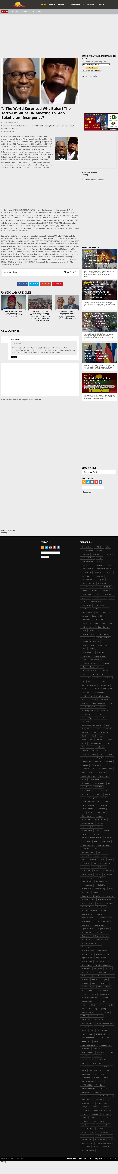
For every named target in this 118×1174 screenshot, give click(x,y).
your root (106, 1147)
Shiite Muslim (86, 1074)
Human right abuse (88, 809)
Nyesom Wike (109, 976)
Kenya (98, 874)
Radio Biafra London (88, 1038)
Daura (111, 703)
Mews (111, 889)
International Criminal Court (91, 838)
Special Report (87, 1099)
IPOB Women (86, 849)
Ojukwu (90, 990)
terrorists (106, 1107)
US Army (100, 1129)
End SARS (99, 740)
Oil (83, 990)
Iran (96, 849)
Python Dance (102, 1030)
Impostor (85, 827)
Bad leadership (97, 616)
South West (85, 1092)
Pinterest (58, 283)
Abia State (96, 554)
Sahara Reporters (87, 1059)
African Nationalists (104, 569)
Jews (102, 860)
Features (85, 765)
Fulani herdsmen (95, 780)
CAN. (101, 667)
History (106, 801)
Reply (14, 357)
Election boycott (97, 736)
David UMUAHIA (99, 707)
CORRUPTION (107, 689)
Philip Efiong (92, 1009)
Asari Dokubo (99, 605)
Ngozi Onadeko (87, 907)
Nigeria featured (103, 921)
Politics (84, 1016)
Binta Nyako (94, 649)
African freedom (87, 569)
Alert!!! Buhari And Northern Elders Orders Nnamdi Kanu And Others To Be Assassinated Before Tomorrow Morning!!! (97, 383)
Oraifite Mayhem (87, 1001)
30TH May (99, 547)
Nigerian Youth (87, 961)
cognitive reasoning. (89, 685)
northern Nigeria (100, 972)
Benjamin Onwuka (88, 627)
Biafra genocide (105, 634)
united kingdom (103, 1125)
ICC (83, 812)
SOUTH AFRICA (87, 1085)
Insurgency (96, 834)
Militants (85, 896)
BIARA (84, 649)
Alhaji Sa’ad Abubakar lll (90, 587)
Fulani (84, 780)
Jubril (94, 867)
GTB (83, 798)
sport (108, 1099)
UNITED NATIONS (88, 1129)
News (51, 5)
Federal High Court (88, 769)
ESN (108, 743)
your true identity (88, 1150)
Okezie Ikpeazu (102, 990)
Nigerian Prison (87, 958)
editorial (108, 729)
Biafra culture (94, 630)
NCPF (91, 903)
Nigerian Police (87, 954)
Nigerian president (102, 954)
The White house (99, 1110)
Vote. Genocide (87, 1136)
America (84, 591)
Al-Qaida (101, 580)
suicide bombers (87, 1103)
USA (109, 1129)
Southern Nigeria (106, 1096)
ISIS (99, 852)
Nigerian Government (89, 943)
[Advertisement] (59, 35)
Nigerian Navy (102, 950)
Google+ (46, 283)
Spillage (99, 1099)
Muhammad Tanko (88, 899)
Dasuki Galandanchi (98, 703)
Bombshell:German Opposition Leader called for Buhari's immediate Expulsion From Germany (96, 354)
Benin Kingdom (107, 623)
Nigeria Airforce (87, 914)
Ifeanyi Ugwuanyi (87, 816)
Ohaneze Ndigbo (104, 987)
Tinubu (84, 1114)
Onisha (84, 994)
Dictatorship (86, 714)
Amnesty (94, 591)
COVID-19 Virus (87, 696)
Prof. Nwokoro (86, 1027)
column (84, 689)
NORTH (108, 968)
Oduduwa (85, 983)
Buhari (84, 667)
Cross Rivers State (102, 696)
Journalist (85, 867)
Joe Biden (97, 863)
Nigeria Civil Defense (105, 918)
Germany (104, 790)
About (75, 1159)
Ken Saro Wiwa (107, 870)
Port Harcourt (86, 1019)
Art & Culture (86, 605)
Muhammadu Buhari (105, 899)
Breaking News (100, 656)
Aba (107, 547)
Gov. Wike (85, 794)
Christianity (86, 678)
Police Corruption (88, 1012)
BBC (96, 623)
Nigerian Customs (102, 939)
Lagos (102, 878)
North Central (86, 972)
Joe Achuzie (86, 863)
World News (86, 1147)
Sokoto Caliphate (88, 1081)
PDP (101, 1005)
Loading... (85, 175)
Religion (97, 1041)
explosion (100, 747)
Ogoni (94, 983)
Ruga (111, 1052)
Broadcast (106, 663)
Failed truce (86, 758)
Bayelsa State (86, 623)
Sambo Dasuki (102, 1059)
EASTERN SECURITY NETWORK (92, 725)
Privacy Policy (98, 1159)
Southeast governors (89, 1096)
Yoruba (96, 1147)
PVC (92, 1030)
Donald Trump (86, 718)
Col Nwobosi (104, 685)
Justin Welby (86, 870)
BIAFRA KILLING (103, 638)
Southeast (97, 1092)
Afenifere (100, 565)
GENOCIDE (98, 787)
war (110, 1136)
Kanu (96, 870)
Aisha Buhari (86, 576)
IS (102, 849)
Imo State (100, 823)
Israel (97, 856)
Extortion (85, 750)
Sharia (84, 1070)
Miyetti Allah (96, 896)
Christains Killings (98, 674)
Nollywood (98, 968)
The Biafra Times (18, 1158)
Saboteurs (97, 1056)
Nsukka (97, 976)
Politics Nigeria (96, 1016)
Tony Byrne (94, 1114)
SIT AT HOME (99, 1074)
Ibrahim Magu (103, 809)
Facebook (23, 283)
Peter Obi (110, 1005)
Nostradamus (86, 976)
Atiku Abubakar (87, 612)
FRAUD (91, 772)
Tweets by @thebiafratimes (93, 180)
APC (98, 594)
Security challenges (104, 1067)
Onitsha (93, 994)
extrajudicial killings (89, 754)
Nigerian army (86, 936)
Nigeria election (87, 921)
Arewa (84, 601)
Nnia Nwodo (86, 968)
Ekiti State (104, 732)
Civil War (108, 678)
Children (84, 674)
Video (94, 1132)
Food (83, 772)
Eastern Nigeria (87, 721)
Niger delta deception (89, 910)
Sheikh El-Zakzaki (96, 1070)
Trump (84, 1118)
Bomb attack (86, 656)
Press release (99, 1019)
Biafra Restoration (88, 645)
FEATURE (98, 761)
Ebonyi (108, 725)
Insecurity (85, 834)
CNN (96, 681)
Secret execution (87, 1067)
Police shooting (103, 1012)
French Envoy (103, 776)
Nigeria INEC (86, 925)
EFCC (94, 732)
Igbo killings (86, 819)
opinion (105, 998)
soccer (105, 1078)
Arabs (112, 598)
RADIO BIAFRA (101, 1034)
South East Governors (89, 1088)
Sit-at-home (86, 1078)
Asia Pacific (85, 609)
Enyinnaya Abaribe (96, 743)
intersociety (86, 841)
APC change (108, 594)
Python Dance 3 (87, 1034)
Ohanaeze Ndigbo (88, 987)
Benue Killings (103, 627)
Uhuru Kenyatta (99, 1121)
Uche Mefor (85, 1121)
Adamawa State (87, 565)
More (60, 5)
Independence (87, 830)
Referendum (86, 1041)
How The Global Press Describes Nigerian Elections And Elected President (13, 314)
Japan (83, 860)
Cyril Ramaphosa (105, 699)
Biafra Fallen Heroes (89, 634)
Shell (108, 1070)
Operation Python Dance (90, 998)
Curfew (93, 699)
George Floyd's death (89, 790)
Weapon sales (86, 1139)
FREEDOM (101, 772)
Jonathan (108, 863)
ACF (98, 561)
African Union (86, 572)
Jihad (110, 860)
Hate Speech (93, 798)
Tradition (105, 1114)
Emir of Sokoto (87, 740)
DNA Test (97, 714)
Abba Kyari (85, 554)
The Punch (85, 1110)
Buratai (92, 667)
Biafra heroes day (88, 638)
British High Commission (90, 663)
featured (108, 761)
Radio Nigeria (104, 1038)
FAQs (89, 1159)
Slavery (96, 1078)
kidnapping (108, 874)
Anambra (105, 591)
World (111, 1139)
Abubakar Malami (87, 558)
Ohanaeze (104, 983)
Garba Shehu (86, 787)
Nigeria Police (99, 925)
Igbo (99, 816)
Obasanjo (85, 979)
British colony (95, 660)
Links (100, 5)
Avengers (85, 616)
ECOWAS (97, 729)
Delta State (104, 710)
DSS (104, 718)
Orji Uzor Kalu (101, 1001)
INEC (97, 830)
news (99, 903)
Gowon (107, 794)
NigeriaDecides (87, 932)
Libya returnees (101, 881)
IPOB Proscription (88, 845)
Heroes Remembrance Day (90, 801)
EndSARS (110, 740)
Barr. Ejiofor (99, 620)
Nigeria (103, 910)
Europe (90, 747)
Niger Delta (101, 907)
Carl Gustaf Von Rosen (89, 670)
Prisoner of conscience (105, 1023)
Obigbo (104, 979)
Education (85, 732)
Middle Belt (86, 892)
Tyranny (92, 1118)
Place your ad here (89, 172)
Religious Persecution (89, 1045)
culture (84, 699)
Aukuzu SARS (106, 612)
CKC (89, 681)
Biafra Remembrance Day (90, 641)
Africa (110, 565)
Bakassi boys (86, 620)
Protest (84, 1030)
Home (43, 5)
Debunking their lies (89, 710)
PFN (83, 1009)
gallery (110, 783)
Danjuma (85, 703)
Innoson (106, 830)
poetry (103, 1009)
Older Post (69, 272)
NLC (109, 961)
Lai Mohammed (87, 881)
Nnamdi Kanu (86, 965)
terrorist (95, 1107)
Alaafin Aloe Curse (88, 583)
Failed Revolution (106, 754)
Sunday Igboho (102, 1103)
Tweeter (35, 283)
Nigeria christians (88, 918)
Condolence (95, 689)
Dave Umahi (86, 707)
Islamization (86, 856)
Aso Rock (96, 609)
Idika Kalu (101, 812)
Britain (84, 660)
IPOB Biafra (106, 841)
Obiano (94, 979)
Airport (109, 572)
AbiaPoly (108, 554)
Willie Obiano (100, 1139)
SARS (83, 1063)
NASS (83, 903)
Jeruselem (93, 860)
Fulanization (99, 783)
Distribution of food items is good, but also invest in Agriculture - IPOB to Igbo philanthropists (44, 12)
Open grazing (104, 994)
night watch (100, 961)
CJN (83, 681)
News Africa (109, 903)
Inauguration (96, 827)
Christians (97, 678)
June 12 (102, 867)
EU (82, 747)
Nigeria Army (101, 914)
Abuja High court (87, 561)
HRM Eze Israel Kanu (88, 805)
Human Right (104, 805)
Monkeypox (109, 896)
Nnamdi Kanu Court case (103, 965)
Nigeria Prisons (103, 929)
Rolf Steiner (101, 1052)
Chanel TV (104, 670)
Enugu (84, 743)
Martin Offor (15, 339)
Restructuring (105, 1045)
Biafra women (103, 645)
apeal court (85, 598)
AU (97, 612)
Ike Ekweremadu (87, 823)
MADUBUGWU (100, 885)
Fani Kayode (98, 758)
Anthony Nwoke (87, 594)
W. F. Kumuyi (101, 1136)
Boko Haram (101, 652)
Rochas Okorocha (87, 1052)
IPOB (96, 841)
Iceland (90, 812)
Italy (104, 856)
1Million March (86, 547)
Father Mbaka (86, 761)
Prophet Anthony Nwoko (104, 1027)
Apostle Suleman (99, 598)
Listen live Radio (75, 5)
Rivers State (97, 1049)
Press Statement (87, 1023)
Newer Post (12, 272)
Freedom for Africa (88, 776)
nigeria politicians (88, 929)
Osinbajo (92, 1005)
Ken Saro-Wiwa (87, 874)
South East (99, 1085)
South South (104, 1088)
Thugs (111, 1110)
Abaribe (100, 550)
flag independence (105, 769)
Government (97, 794)
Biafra (84, 630)
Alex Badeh (102, 583)
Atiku (105, 609)
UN (93, 1125)
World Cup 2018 (87, 1143)
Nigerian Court (87, 939)
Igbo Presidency (100, 819)
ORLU (83, 1005)
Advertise (82, 1159)
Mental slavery (100, 889)
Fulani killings (86, 783)
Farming (109, 758)
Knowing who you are (89, 878)
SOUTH (100, 1081)
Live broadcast (87, 885)
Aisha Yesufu (98, 576)
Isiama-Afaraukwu (88, 852)
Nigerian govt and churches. (91, 947)
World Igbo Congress (103, 1143)
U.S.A (106, 1118)
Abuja (100, 558)
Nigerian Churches (101, 936)
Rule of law (85, 1056)
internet (108, 838)
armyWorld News (95, 601)
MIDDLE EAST (98, 892)
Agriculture (99, 572)
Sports (90, 5)
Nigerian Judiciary (88, 950)
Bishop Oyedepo (87, 652)
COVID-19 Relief (98, 692)
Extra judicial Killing (99, 750)
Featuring (95, 765)
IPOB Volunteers (103, 845)
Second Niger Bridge (96, 1063)
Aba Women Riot (87, 550)
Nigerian (99, 932)
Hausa (104, 798)
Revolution (85, 1049)
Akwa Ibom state (87, 580)
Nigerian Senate (101, 958)
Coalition (105, 681)
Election (84, 736)
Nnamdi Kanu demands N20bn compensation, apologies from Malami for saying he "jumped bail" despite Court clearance (67, 314)
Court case (85, 692)
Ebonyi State (86, 729)
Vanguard (85, 1132)
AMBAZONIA (106, 587)
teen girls (85, 1107)
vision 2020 (104, 1132)
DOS (97, 718)
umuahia (84, 1125)
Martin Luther (86, 889)
